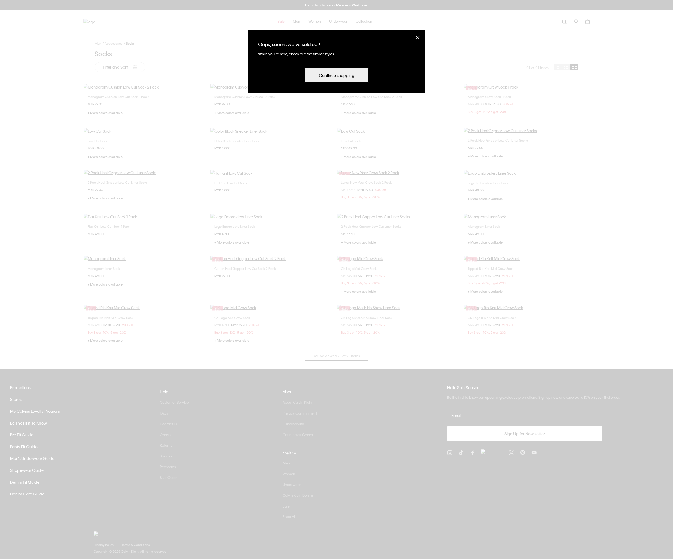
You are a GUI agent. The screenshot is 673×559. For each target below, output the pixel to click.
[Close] (418, 37)
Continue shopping (336, 75)
